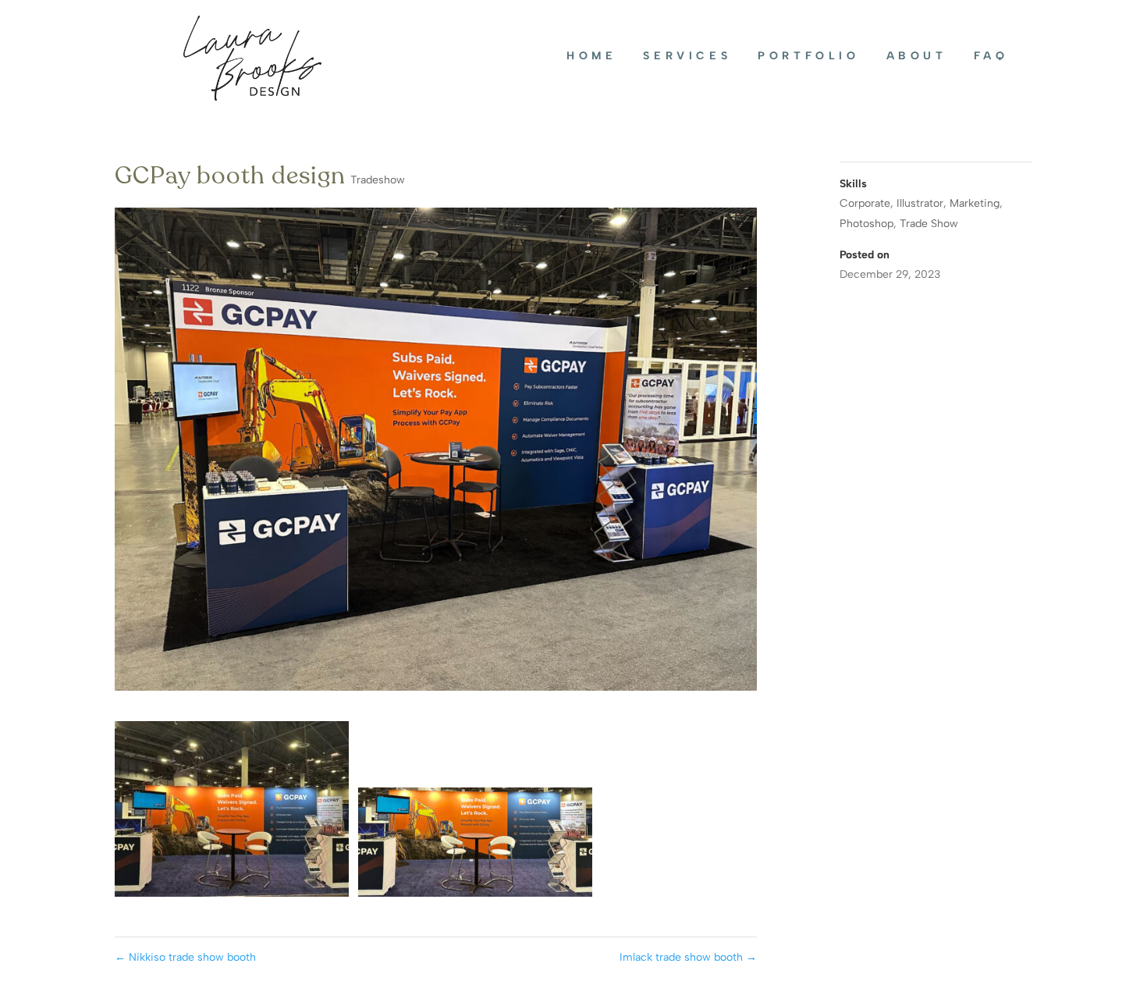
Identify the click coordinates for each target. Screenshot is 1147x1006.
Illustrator (920, 203)
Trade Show (929, 223)
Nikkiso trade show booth (185, 957)
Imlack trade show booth (688, 957)
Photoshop (866, 223)
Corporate (865, 203)
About (916, 55)
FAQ (991, 55)
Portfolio (808, 55)
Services (687, 55)
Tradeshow (377, 180)
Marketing (975, 203)
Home (591, 55)
